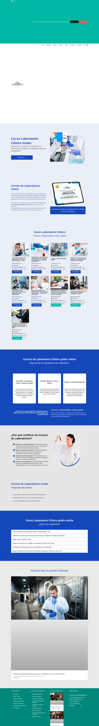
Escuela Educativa (36, 710)
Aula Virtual (79, 45)
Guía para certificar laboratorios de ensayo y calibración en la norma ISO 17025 (39, 674)
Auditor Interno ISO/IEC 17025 (22, 539)
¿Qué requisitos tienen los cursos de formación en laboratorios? (29, 494)
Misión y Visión (16, 696)
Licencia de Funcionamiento (19, 705)
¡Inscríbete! (72, 45)
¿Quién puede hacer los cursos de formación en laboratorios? (29, 497)
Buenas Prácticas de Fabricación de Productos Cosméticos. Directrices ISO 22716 (37, 551)
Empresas (61, 45)
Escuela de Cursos (36, 716)
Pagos (66, 45)
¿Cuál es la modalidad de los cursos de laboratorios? (26, 501)
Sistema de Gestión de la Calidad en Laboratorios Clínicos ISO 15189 (33, 543)
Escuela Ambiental (36, 708)
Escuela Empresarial (37, 694)
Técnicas (55, 45)
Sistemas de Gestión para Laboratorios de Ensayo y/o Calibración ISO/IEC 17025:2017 (39, 535)
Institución (15, 694)
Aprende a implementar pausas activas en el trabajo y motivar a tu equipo (57, 707)
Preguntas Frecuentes (18, 703)
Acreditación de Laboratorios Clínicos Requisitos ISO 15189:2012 (32, 547)
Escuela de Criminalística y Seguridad (38, 713)
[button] (49, 494)
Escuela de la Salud (36, 696)
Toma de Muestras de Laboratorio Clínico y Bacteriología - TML (32, 531)
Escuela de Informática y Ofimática (38, 701)
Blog (85, 45)
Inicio (42, 45)
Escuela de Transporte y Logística (38, 705)
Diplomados (48, 45)
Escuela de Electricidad (37, 698)
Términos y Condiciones (18, 701)
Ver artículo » (16, 677)
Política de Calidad (17, 698)
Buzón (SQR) (16, 708)
